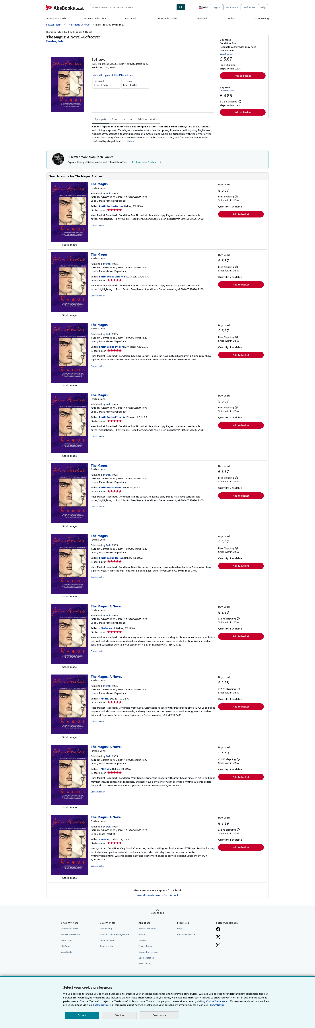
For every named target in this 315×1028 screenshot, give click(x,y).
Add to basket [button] (243, 75)
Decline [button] (119, 1015)
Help (263, 7)
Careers (142, 940)
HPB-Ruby (105, 768)
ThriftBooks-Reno (110, 487)
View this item (227, 54)
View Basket (67, 952)
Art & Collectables (167, 18)
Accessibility (145, 963)
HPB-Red (104, 839)
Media (142, 934)
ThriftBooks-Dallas (111, 206)
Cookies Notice (146, 957)
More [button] (131, 141)
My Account (232, 7)
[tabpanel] (153, 134)
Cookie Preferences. (217, 1001)
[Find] (181, 7)
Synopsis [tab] (100, 119)
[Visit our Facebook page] (218, 929)
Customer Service (186, 934)
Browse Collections (95, 18)
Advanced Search (56, 18)
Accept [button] (82, 1015)
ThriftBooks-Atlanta (112, 276)
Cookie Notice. (101, 1004)
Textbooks (203, 18)
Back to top (157, 912)
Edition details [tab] (147, 119)
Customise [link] (159, 1015)
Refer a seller (106, 946)
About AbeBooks (147, 928)
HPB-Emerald (107, 628)
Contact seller (97, 225)
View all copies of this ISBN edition (113, 75)
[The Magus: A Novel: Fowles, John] (69, 663)
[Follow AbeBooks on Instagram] (218, 945)
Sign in (216, 7)
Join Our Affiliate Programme (114, 934)
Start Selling (261, 18)
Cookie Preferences (148, 952)
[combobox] (133, 7)
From (101, 83)
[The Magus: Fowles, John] (69, 240)
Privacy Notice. (217, 1004)
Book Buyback (107, 940)
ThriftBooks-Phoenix (112, 346)
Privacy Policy (145, 946)
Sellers (232, 18)
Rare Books (131, 18)
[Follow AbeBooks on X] (218, 937)
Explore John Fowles (144, 162)
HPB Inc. (104, 698)
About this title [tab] (122, 119)
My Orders (66, 946)
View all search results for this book (157, 895)
